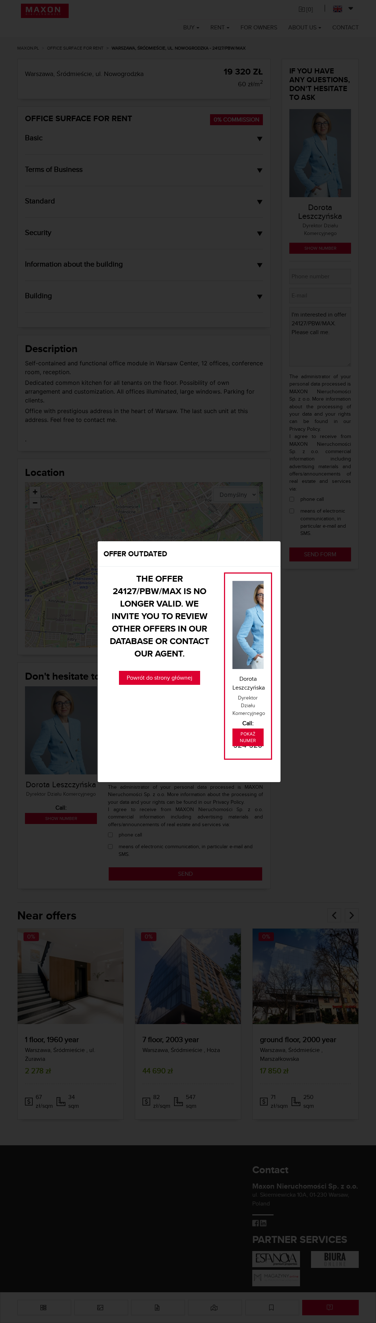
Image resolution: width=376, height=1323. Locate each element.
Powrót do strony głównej (159, 677)
